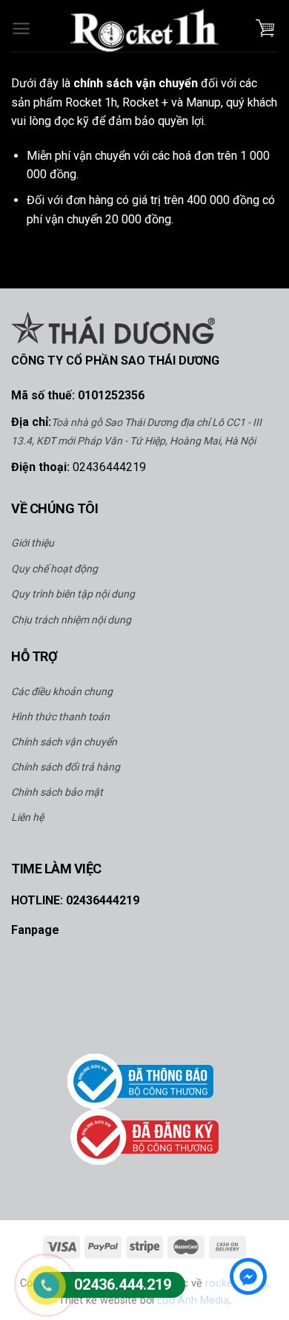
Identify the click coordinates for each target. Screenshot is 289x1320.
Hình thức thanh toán (60, 716)
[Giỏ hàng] (265, 26)
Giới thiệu (32, 543)
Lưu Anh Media (193, 1300)
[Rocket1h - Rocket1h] (144, 30)
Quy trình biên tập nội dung (73, 594)
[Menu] (21, 26)
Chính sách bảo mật (57, 792)
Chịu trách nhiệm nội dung (71, 620)
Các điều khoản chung (62, 691)
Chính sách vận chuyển (64, 742)
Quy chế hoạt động (54, 569)
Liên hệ (27, 817)
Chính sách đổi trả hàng (65, 767)
